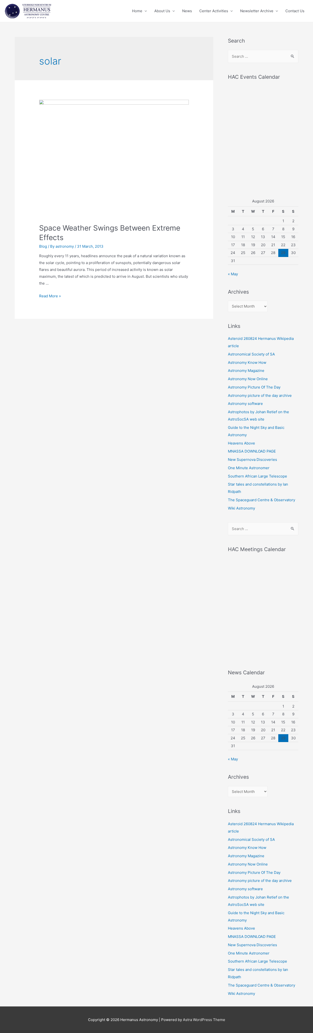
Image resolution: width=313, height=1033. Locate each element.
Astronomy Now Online (248, 379)
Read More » (50, 296)
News (187, 11)
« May (233, 274)
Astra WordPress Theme (204, 1019)
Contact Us (294, 11)
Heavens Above (241, 443)
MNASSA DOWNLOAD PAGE (252, 451)
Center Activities (213, 11)
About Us (162, 11)
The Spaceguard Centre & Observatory (261, 500)
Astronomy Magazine (246, 370)
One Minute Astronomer (248, 468)
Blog (43, 246)
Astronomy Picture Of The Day (254, 387)
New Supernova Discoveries (252, 459)
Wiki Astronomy (241, 508)
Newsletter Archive (256, 11)
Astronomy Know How (247, 362)
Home (137, 11)
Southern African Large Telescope (257, 476)
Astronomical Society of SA (251, 354)
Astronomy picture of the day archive (260, 395)
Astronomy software (245, 403)
